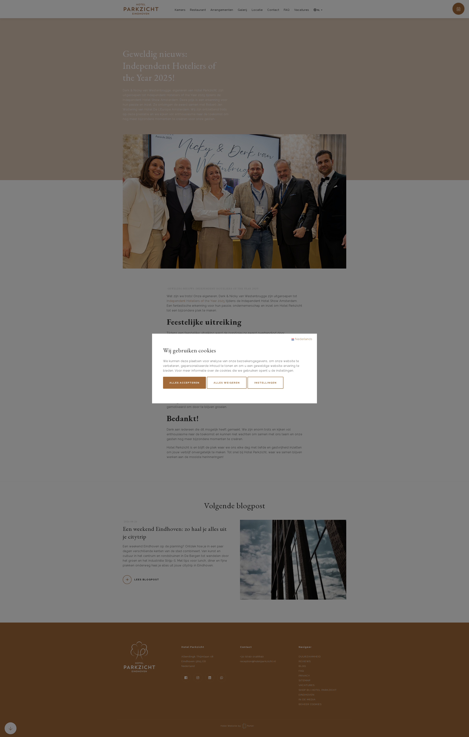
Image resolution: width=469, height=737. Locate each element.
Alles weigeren (227, 382)
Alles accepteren (184, 382)
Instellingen (265, 382)
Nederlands (303, 339)
